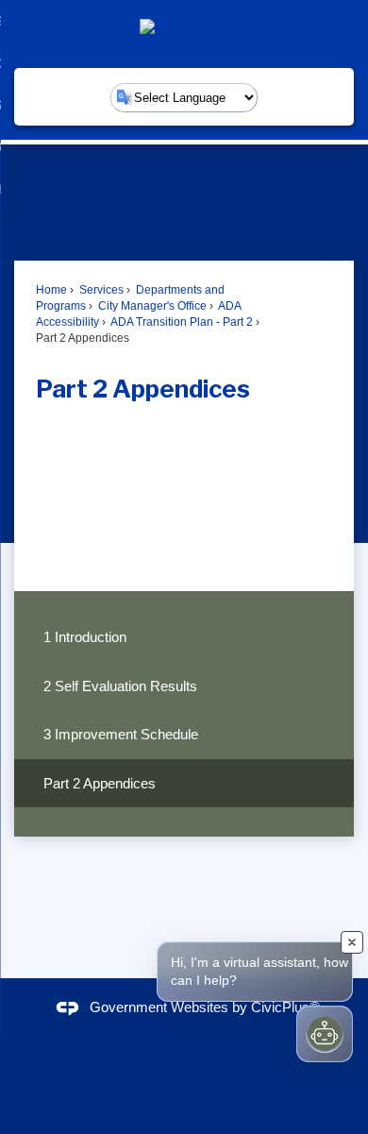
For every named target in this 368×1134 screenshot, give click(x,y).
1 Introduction (84, 637)
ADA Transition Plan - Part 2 (181, 322)
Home (51, 289)
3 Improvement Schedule (120, 734)
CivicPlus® (285, 1007)
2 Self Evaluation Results (120, 686)
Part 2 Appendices (99, 783)
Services (100, 289)
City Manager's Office (151, 306)
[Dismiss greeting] (352, 942)
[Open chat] (324, 1034)
